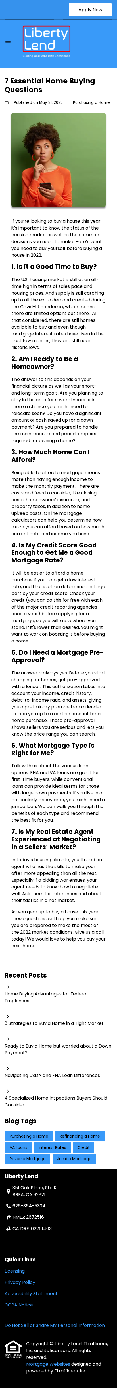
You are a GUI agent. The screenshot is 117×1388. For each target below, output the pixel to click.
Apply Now (90, 10)
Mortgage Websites (48, 1364)
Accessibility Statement (31, 1293)
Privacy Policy (20, 1282)
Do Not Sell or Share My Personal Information (55, 1325)
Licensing (15, 1271)
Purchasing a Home (91, 102)
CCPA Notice (19, 1305)
